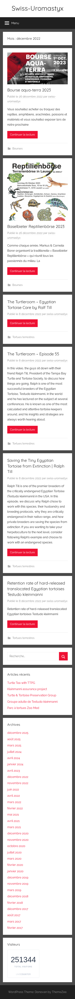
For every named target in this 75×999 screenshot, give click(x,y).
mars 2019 (14, 890)
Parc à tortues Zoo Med (23, 708)
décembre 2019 (17, 877)
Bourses (17, 148)
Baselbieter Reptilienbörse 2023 (35, 226)
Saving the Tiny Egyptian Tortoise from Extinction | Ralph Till (35, 466)
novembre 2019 (17, 883)
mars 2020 (14, 858)
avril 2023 (13, 770)
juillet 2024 (14, 752)
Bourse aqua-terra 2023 (29, 90)
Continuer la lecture (22, 134)
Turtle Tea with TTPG (21, 683)
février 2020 (15, 865)
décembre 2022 (17, 777)
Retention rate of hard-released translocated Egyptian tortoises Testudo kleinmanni (36, 589)
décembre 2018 (17, 896)
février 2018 (15, 902)
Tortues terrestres (23, 337)
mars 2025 (14, 745)
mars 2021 (14, 827)
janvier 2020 (15, 871)
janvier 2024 (15, 764)
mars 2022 (14, 802)
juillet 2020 (14, 852)
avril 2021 (13, 821)
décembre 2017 (17, 909)
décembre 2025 (17, 733)
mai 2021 (13, 814)
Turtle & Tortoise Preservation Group (31, 695)
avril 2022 (13, 795)
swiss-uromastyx (57, 314)
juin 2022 (13, 789)
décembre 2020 (18, 833)
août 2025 (14, 739)
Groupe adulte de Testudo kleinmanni (32, 701)
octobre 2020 (16, 846)
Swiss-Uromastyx (37, 8)
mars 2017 (14, 921)
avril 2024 (13, 758)
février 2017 (15, 927)
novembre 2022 (17, 783)
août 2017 (13, 915)
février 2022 (15, 808)
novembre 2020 (18, 840)
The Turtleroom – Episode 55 (33, 353)
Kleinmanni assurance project (27, 689)
